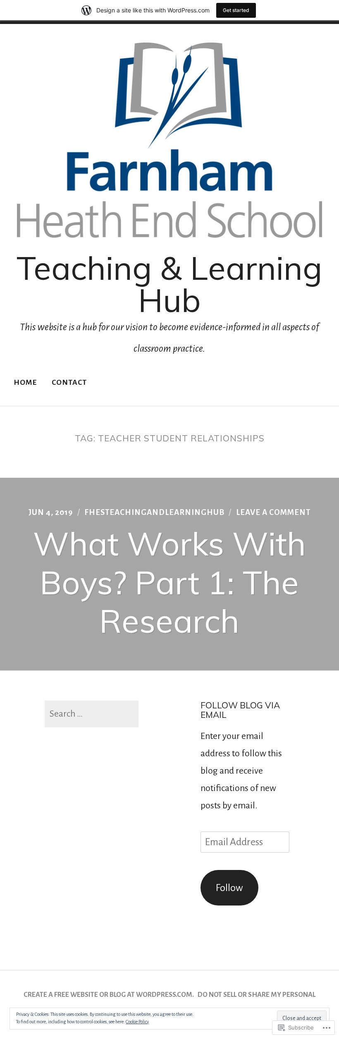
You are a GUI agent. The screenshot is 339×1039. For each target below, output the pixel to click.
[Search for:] (91, 714)
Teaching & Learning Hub (169, 284)
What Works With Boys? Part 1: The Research (169, 582)
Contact (69, 382)
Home (25, 382)
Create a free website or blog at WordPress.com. (109, 994)
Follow (229, 887)
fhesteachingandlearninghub (154, 512)
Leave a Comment (273, 512)
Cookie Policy (137, 1021)
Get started (236, 10)
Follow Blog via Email (240, 710)
